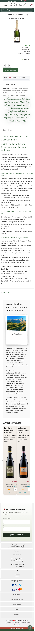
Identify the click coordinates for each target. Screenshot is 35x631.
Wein (16, 95)
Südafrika (6, 95)
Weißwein (22, 95)
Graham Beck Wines (9, 90)
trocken (12, 95)
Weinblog (17, 575)
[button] (2, 460)
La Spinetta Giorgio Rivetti (9, 439)
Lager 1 (18, 90)
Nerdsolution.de (23, 620)
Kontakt (17, 577)
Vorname (5, 526)
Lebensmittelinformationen (11, 492)
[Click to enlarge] (17, 39)
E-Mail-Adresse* (7, 518)
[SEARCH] (30, 10)
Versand (28, 51)
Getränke (25, 88)
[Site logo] (17, 5)
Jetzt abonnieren (16, 535)
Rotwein (25, 93)
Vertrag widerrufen (17, 628)
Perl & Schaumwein (9, 93)
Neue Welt (25, 90)
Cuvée (20, 88)
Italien (11, 437)
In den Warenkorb (10, 70)
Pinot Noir (19, 93)
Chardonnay (13, 88)
